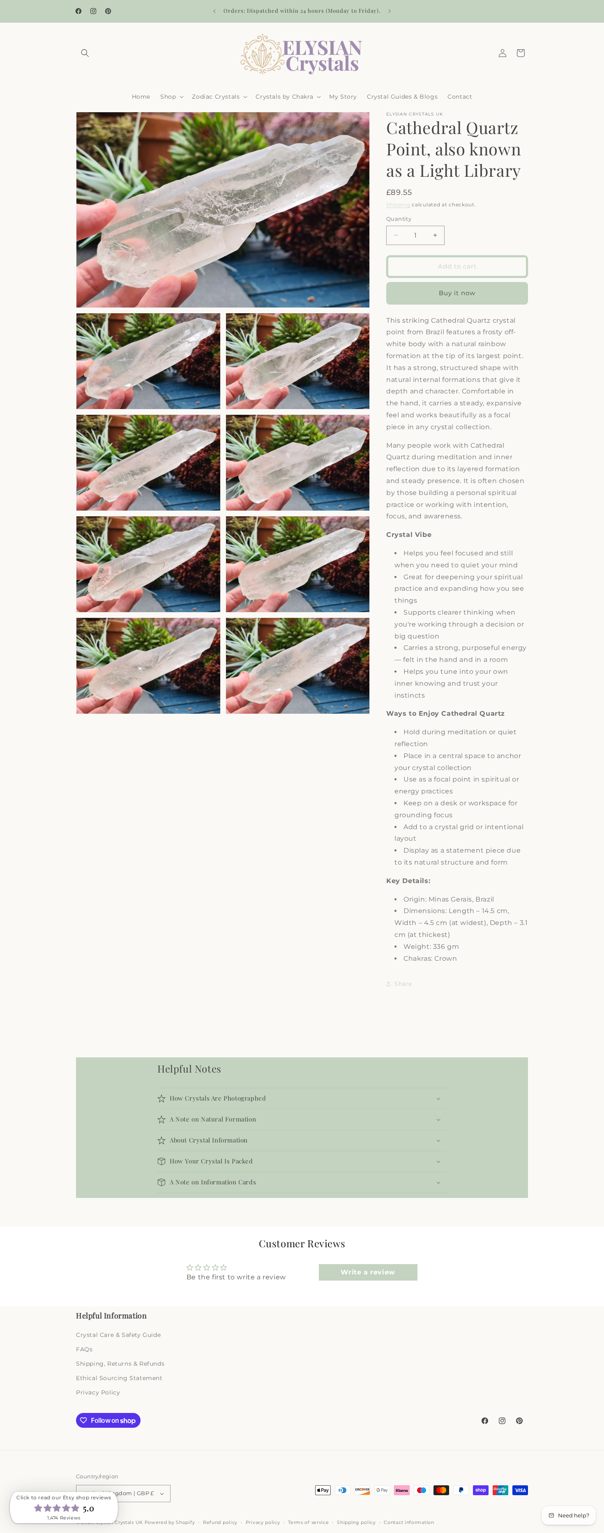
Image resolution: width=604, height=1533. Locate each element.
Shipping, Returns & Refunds (120, 1363)
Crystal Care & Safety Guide (118, 1334)
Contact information (409, 1522)
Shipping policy (356, 1522)
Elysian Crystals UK (119, 1522)
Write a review (368, 1272)
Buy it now (457, 293)
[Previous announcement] (214, 11)
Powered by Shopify (170, 1522)
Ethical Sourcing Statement (119, 1378)
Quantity (398, 218)
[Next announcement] (389, 11)
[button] (85, 53)
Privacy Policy (98, 1392)
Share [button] (403, 983)
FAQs (84, 1349)
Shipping (398, 204)
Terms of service (308, 1522)
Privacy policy (263, 1522)
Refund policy (220, 1522)
